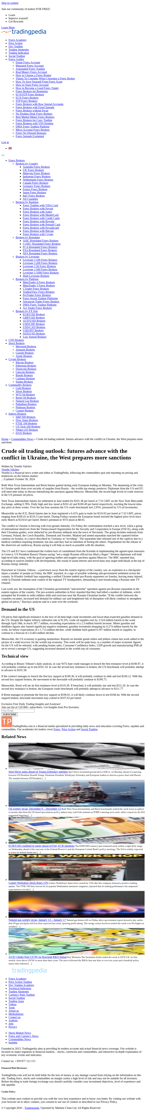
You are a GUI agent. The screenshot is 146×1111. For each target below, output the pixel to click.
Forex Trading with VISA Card (40, 205)
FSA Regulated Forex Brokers (40, 250)
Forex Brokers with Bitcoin (38, 230)
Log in (5, 142)
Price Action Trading (20, 981)
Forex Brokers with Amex (37, 211)
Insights (13, 1042)
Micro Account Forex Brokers (32, 129)
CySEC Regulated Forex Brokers (42, 243)
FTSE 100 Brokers (26, 423)
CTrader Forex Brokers (36, 288)
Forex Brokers (17, 160)
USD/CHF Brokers (34, 323)
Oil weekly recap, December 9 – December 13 (35, 808)
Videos (12, 1004)
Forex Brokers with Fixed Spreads (35, 107)
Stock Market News (20, 1032)
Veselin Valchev (10, 469)
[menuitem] (10, 148)
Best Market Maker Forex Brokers (35, 116)
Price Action (15, 43)
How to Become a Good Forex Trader (37, 88)
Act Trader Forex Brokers (37, 307)
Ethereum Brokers (26, 365)
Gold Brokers (23, 388)
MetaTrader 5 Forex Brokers (39, 285)
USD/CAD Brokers (34, 327)
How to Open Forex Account (32, 84)
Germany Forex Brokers (36, 186)
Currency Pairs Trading (22, 994)
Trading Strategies (19, 49)
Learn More (8, 27)
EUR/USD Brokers (34, 314)
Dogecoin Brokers (26, 368)
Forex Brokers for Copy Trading (34, 120)
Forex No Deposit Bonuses (31, 133)
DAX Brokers (24, 433)
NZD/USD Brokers (34, 333)
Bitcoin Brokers (24, 362)
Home (4, 439)
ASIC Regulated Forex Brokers (40, 240)
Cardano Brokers (25, 378)
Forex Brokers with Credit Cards (41, 218)
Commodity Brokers (20, 384)
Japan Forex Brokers (34, 192)
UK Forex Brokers (33, 170)
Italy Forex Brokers (34, 195)
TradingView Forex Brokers (38, 291)
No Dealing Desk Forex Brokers (34, 113)
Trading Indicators (19, 52)
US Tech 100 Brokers (28, 426)
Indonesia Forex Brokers (37, 176)
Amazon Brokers (25, 349)
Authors (13, 1020)
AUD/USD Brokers (34, 320)
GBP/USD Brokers (34, 317)
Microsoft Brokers (26, 346)
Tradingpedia (31, 1107)
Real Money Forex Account (31, 72)
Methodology (16, 1014)
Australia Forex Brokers (36, 166)
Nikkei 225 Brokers (27, 429)
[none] (77, 148)
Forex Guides (16, 59)
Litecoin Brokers (25, 372)
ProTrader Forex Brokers (37, 295)
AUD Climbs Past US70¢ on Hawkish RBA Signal (38, 956)
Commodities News (22, 439)
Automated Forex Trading (30, 68)
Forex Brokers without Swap (32, 110)
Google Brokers (25, 352)
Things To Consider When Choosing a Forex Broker (45, 78)
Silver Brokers (24, 391)
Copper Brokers (25, 410)
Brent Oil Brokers (26, 397)
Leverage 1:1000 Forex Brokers (41, 272)
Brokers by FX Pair (27, 311)
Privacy (13, 1026)
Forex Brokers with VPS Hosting (34, 123)
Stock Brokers (17, 343)
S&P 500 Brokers (25, 416)
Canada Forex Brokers (35, 182)
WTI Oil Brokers (25, 394)
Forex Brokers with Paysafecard (41, 227)
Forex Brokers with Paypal (38, 208)
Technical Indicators (20, 988)
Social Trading (17, 56)
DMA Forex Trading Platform (32, 126)
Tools (12, 1007)
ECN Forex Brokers (27, 97)
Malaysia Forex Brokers (36, 173)
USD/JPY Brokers (33, 330)
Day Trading (16, 46)
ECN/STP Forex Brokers (30, 94)
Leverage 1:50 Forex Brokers (39, 266)
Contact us (14, 1017)
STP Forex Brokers (26, 100)
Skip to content (9, 2)
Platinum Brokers (25, 407)
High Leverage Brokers (36, 275)
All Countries (30, 198)
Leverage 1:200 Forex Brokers (40, 263)
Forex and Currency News (23, 1036)
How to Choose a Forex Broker (33, 75)
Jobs (11, 1023)
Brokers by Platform (27, 279)
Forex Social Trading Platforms (40, 298)
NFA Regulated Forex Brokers (40, 253)
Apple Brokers (24, 356)
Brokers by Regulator (28, 237)
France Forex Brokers (35, 189)
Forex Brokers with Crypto (38, 234)
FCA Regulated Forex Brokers (40, 247)
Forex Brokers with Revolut (38, 221)
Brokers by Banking (27, 202)
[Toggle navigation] (2, 155)
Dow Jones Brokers (27, 420)
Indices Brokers (17, 413)
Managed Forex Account (30, 65)
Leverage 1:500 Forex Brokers (40, 269)
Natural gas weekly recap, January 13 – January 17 (37, 919)
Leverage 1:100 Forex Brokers (40, 259)
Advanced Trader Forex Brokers (41, 301)
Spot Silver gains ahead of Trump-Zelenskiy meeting (38, 771)
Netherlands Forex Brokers (38, 179)
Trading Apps (16, 1001)
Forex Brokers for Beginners (32, 91)
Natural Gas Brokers (27, 400)
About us (14, 1010)
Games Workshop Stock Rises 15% (28, 882)
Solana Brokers (24, 381)
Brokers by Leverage (27, 256)
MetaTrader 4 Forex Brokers (39, 282)
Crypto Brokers (17, 359)
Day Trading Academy (21, 985)
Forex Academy (18, 40)
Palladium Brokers (26, 404)
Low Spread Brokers (34, 336)
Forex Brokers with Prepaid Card (41, 224)
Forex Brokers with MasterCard (41, 214)
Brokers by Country (27, 163)
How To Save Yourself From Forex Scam (39, 81)
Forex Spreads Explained (30, 136)
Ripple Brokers (24, 375)
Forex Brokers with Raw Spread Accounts (39, 104)
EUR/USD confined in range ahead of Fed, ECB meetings (41, 845)
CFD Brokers (16, 340)
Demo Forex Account (28, 62)
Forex (57, 729)
